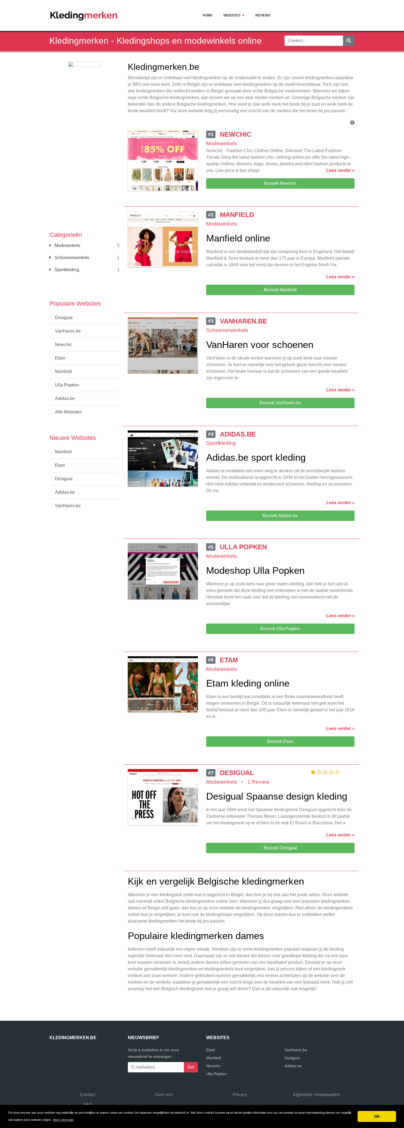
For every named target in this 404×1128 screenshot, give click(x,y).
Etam (60, 358)
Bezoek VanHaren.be (280, 402)
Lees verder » (340, 170)
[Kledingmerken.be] (83, 15)
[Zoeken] (349, 40)
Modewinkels (66, 245)
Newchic (63, 344)
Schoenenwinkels (71, 257)
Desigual (64, 317)
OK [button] (377, 1116)
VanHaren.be (68, 331)
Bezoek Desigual (280, 848)
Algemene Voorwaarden (316, 1094)
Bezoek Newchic (280, 183)
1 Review (258, 782)
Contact (87, 1094)
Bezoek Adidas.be (280, 515)
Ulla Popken (67, 385)
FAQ (87, 1104)
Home (207, 15)
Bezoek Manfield (280, 289)
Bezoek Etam (280, 741)
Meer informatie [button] (63, 1119)
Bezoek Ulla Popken (280, 628)
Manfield (63, 371)
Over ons (164, 1094)
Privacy (240, 1094)
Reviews (262, 15)
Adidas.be (65, 398)
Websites (231, 15)
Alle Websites (68, 412)
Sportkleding (66, 269)
